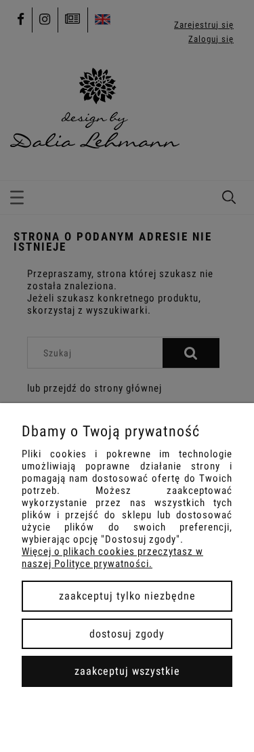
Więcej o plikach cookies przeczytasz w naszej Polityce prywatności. (112, 557)
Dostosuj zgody (127, 633)
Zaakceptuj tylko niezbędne (127, 595)
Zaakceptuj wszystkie (127, 671)
